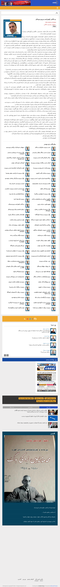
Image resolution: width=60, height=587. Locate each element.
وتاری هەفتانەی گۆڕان (50, 398)
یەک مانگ (12, 407)
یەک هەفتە (30, 407)
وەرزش (24, 579)
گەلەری (19, 579)
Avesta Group (41, 585)
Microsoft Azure (54, 585)
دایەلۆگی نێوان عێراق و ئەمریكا (26, 398)
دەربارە (41, 580)
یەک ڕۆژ (48, 407)
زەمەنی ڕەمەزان (39, 398)
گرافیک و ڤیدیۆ (30, 579)
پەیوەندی (36, 580)
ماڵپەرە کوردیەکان (39, 579)
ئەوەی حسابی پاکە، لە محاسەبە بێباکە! (44, 501)
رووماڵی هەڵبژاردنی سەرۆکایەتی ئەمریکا (46, 401)
